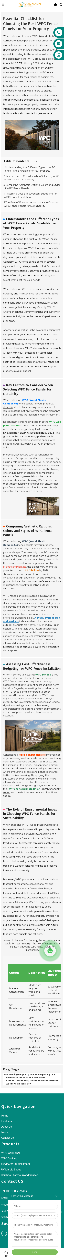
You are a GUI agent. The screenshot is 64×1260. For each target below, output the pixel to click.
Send (34, 1252)
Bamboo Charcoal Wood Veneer (19, 1175)
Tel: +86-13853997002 (14, 1191)
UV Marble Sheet (11, 1169)
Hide (34, 161)
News (4, 1132)
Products (6, 1121)
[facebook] (4, 1233)
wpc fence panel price (42, 1074)
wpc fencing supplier (16, 1074)
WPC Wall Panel (10, 1153)
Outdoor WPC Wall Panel (15, 1164)
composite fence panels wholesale (25, 1077)
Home (4, 1115)
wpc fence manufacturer (44, 1080)
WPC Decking (9, 1158)
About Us (6, 1126)
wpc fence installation (18, 1083)
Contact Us (7, 1137)
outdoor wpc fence (17, 1080)
